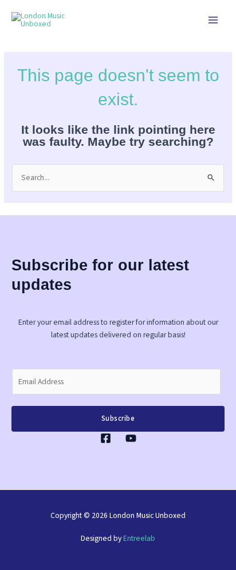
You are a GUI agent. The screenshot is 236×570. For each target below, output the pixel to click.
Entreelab (139, 538)
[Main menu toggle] (213, 20)
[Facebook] (105, 438)
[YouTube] (130, 438)
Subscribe (118, 418)
